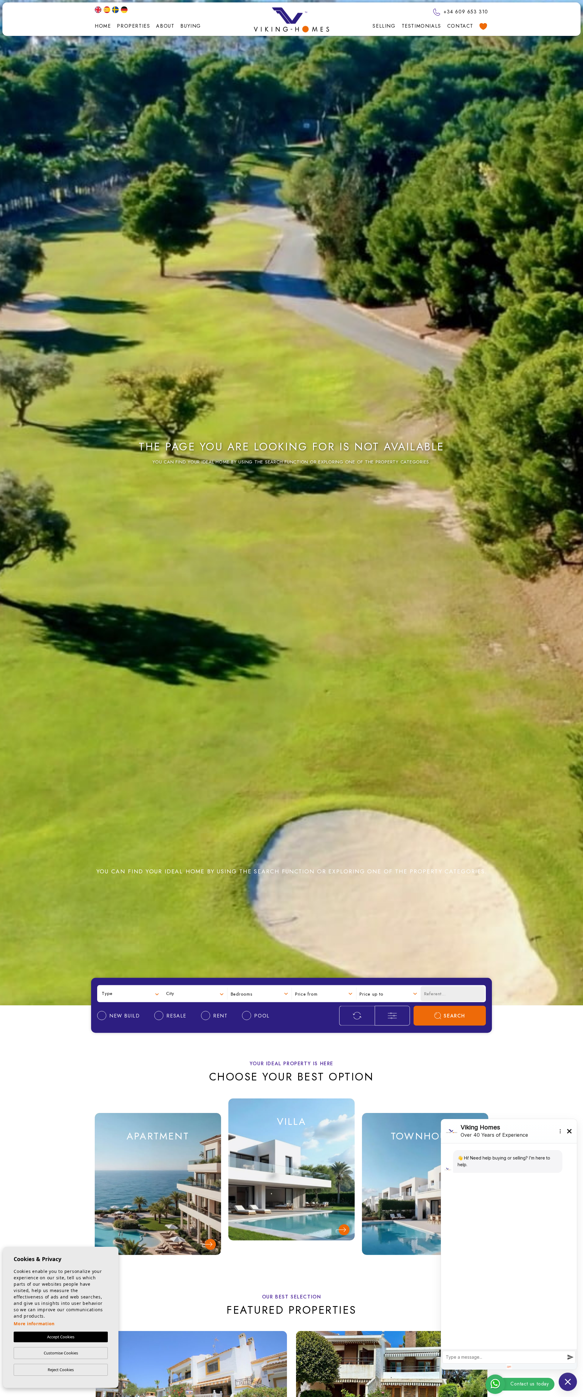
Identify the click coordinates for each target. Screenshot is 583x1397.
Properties (133, 26)
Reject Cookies (61, 1369)
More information (34, 1323)
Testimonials (421, 26)
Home (103, 26)
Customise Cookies (61, 1353)
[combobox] (130, 993)
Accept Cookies (60, 1337)
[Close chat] (568, 1382)
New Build (158, 1161)
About (165, 26)
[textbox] (130, 993)
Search (454, 1015)
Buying (190, 26)
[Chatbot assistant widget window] (509, 1244)
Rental (158, 1202)
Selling (384, 26)
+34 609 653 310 (465, 11)
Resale (158, 1181)
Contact (460, 26)
